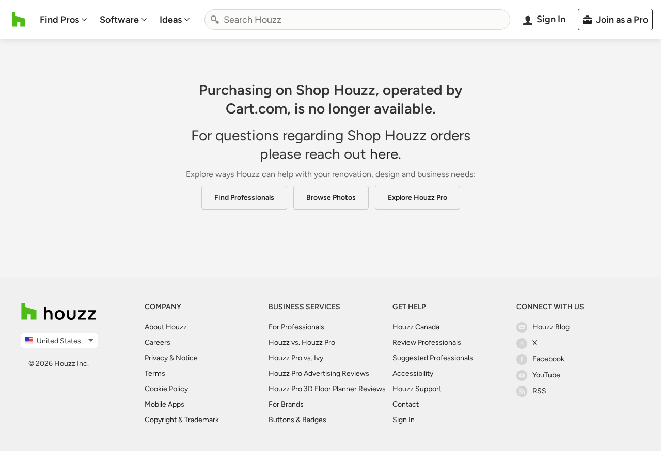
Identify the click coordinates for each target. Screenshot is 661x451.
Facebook (548, 359)
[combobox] (357, 19)
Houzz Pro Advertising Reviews (319, 373)
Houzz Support (417, 388)
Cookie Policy (166, 388)
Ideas (171, 19)
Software (119, 19)
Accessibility (412, 373)
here (384, 154)
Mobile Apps (164, 404)
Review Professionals (426, 342)
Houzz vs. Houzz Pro (302, 342)
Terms (155, 373)
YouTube (546, 375)
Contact (405, 404)
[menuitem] (63, 19)
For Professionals (296, 327)
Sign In (403, 419)
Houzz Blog (551, 327)
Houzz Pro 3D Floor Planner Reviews (327, 388)
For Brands (286, 404)
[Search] (214, 19)
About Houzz (166, 327)
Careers (157, 342)
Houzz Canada (415, 327)
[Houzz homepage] (18, 19)
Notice (187, 357)
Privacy (156, 357)
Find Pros (59, 19)
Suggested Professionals (432, 357)
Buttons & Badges (297, 419)
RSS (539, 390)
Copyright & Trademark (182, 419)
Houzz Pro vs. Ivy (296, 357)
